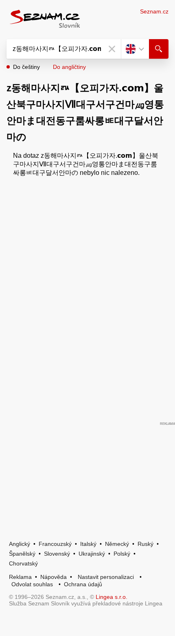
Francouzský (55, 544)
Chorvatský (23, 563)
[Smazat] (112, 49)
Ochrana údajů (83, 584)
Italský (88, 544)
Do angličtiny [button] (69, 67)
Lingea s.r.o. (111, 597)
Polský (122, 553)
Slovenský (57, 553)
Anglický (19, 544)
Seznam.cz (154, 11)
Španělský (22, 553)
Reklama (20, 577)
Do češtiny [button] (26, 67)
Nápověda (53, 577)
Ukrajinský (92, 553)
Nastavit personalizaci (106, 577)
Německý (117, 544)
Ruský (145, 544)
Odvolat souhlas (32, 584)
